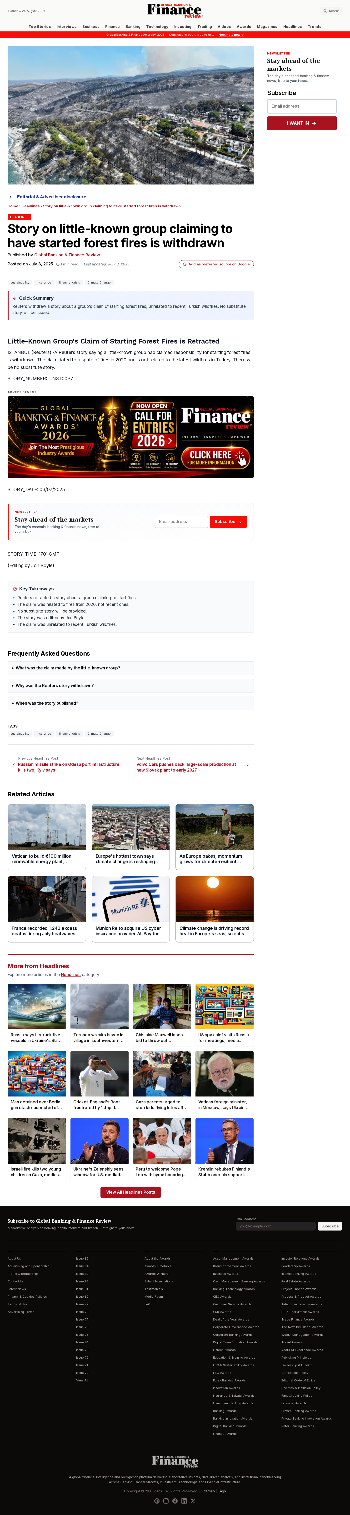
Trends (314, 27)
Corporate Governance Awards (236, 1327)
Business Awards (225, 1274)
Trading (204, 27)
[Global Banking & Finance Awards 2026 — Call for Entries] (131, 437)
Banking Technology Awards (234, 1289)
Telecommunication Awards (301, 1304)
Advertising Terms (21, 1312)
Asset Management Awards (233, 1258)
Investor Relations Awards (300, 1258)
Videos (224, 27)
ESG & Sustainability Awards (233, 1365)
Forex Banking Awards (229, 1380)
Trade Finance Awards (298, 1319)
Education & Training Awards (234, 1357)
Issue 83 (82, 1274)
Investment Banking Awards (233, 1403)
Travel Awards (292, 1342)
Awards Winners (157, 1274)
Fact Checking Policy (296, 1395)
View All (82, 1380)
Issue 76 (82, 1327)
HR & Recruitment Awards (300, 1312)
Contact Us (16, 1281)
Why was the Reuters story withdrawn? (55, 685)
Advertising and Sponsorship (29, 1266)
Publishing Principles (296, 1357)
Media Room (154, 1296)
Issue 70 (82, 1373)
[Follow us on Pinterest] (157, 1501)
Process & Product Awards (301, 1296)
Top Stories (40, 27)
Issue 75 (82, 1334)
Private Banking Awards (298, 1411)
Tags (222, 1491)
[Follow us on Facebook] (175, 1501)
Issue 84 (82, 1266)
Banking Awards (225, 1411)
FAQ (147, 1304)
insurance (44, 282)
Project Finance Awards (298, 1289)
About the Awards (158, 1258)
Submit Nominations (159, 1281)
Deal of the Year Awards (231, 1319)
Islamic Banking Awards (298, 1274)
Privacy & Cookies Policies (27, 1296)
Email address (246, 1219)
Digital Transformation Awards (235, 1342)
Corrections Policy (294, 1373)
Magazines (267, 27)
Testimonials (154, 1289)
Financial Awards (293, 1403)
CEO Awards (222, 1296)
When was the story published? (47, 703)
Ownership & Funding (296, 1365)
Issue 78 (82, 1312)
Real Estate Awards (295, 1281)
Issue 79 (82, 1304)
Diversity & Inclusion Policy (300, 1388)
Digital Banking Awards (230, 1426)
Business (91, 27)
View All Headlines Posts (130, 1192)
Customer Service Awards (232, 1304)
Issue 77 (82, 1319)
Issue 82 (82, 1281)
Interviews (67, 27)
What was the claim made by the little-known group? (68, 668)
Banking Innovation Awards (232, 1418)
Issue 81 (82, 1289)
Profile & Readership (23, 1274)
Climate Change (99, 282)
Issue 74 (82, 1342)
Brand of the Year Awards (232, 1266)
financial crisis (69, 282)
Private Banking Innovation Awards (306, 1418)
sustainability (19, 282)
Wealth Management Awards (302, 1334)
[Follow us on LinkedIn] (184, 1501)
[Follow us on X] (193, 1501)
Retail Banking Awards (297, 1426)
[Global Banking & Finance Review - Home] (175, 11)
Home (13, 206)
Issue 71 (82, 1365)
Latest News (17, 1289)
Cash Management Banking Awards (239, 1281)
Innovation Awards (226, 1388)
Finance (112, 27)
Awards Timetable (158, 1266)
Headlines (292, 27)
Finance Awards (225, 1433)
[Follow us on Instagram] (166, 1501)
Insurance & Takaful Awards (234, 1395)
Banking (133, 27)
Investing (183, 27)
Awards (244, 27)
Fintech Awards (224, 1350)
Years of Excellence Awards (302, 1350)
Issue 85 (82, 1258)
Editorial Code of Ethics (298, 1380)
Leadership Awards (295, 1266)
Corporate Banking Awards (233, 1334)
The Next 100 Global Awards (302, 1327)
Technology (157, 27)
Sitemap (208, 1491)
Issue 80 (82, 1296)
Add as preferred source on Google (219, 264)
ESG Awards (222, 1373)
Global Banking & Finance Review (67, 255)
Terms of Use (18, 1304)
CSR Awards (222, 1312)
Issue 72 (82, 1357)
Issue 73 (82, 1350)
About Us (14, 1258)
